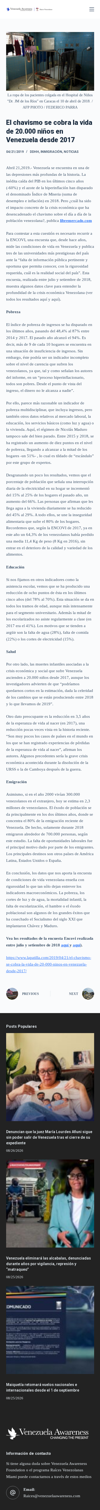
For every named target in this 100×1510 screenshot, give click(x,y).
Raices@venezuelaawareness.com (51, 1496)
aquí (65, 945)
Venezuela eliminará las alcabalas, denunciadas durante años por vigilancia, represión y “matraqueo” (48, 1264)
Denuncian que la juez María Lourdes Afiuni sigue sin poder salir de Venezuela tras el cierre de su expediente (49, 1137)
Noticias (71, 152)
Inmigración (51, 152)
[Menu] (91, 9)
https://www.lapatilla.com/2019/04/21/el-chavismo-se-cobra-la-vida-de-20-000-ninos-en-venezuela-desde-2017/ (48, 964)
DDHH (34, 152)
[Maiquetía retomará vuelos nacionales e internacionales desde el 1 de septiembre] (50, 1330)
